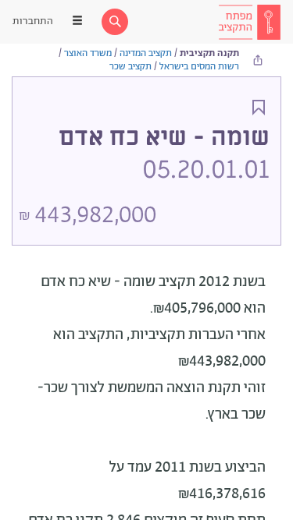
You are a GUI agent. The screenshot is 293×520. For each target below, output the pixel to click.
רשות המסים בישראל (199, 66)
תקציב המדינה (146, 53)
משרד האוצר (88, 53)
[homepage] (249, 22)
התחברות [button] (33, 21)
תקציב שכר (130, 66)
